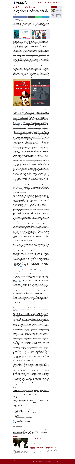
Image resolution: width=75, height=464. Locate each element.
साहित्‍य (48, 2)
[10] (13, 406)
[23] (13, 422)
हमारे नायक (51, 2)
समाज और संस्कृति (44, 2)
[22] (13, 421)
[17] (13, 415)
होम (33, 461)
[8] (13, 404)
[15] (13, 412)
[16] (13, 414)
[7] (13, 402)
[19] (13, 417)
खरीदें (55, 2)
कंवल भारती (14, 14)
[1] (13, 390)
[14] (13, 411)
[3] (13, 396)
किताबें (54, 2)
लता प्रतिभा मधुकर (15, 450)
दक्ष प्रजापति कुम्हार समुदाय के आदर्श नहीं (51, 447)
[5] (13, 399)
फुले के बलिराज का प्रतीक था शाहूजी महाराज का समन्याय (20, 449)
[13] (13, 410)
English (59, 2)
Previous (13, 34)
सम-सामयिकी (39, 2)
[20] (13, 418)
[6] (13, 400)
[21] (13, 420)
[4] (13, 397)
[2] (13, 394)
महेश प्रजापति (47, 448)
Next (30, 34)
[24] (14, 423)
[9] (13, 405)
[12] (13, 409)
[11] (13, 407)
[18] (13, 416)
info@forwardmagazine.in (39, 433)
